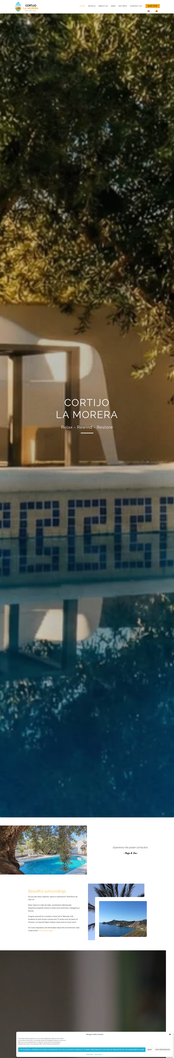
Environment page (45, 931)
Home (82, 6)
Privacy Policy (98, 1054)
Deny (150, 1050)
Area (113, 6)
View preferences (162, 1050)
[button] (170, 1034)
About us (103, 6)
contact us (136, 6)
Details (91, 6)
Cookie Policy (89, 1054)
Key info (123, 6)
